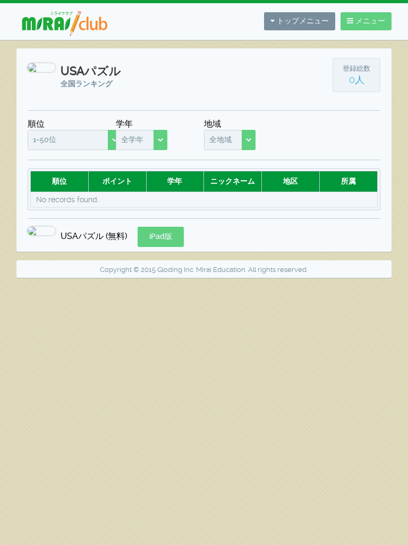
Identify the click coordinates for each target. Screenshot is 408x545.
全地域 (220, 139)
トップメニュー (302, 20)
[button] (161, 237)
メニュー (369, 20)
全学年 (132, 139)
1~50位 (44, 139)
